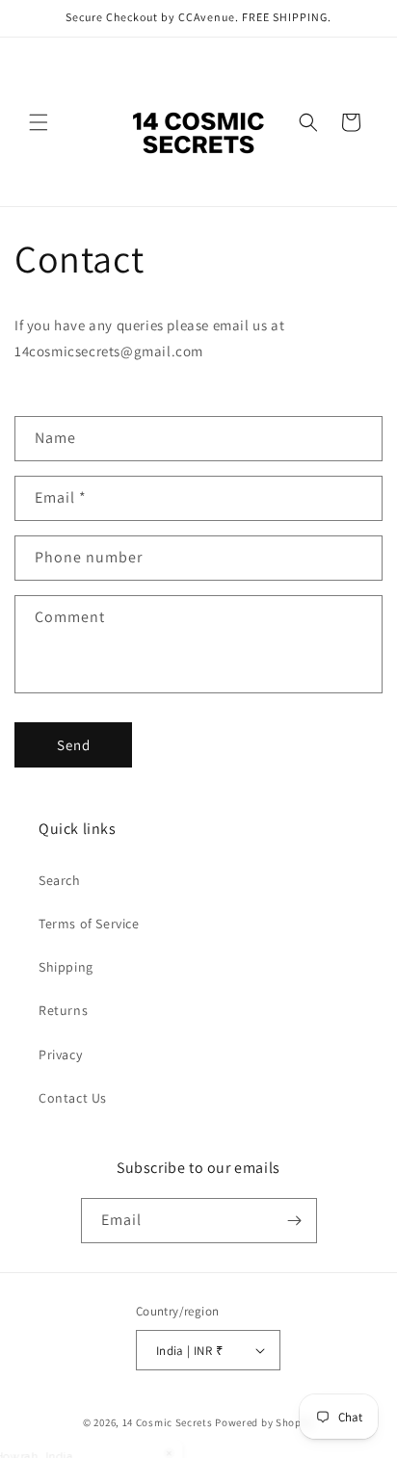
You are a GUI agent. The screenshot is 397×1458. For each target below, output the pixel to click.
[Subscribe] (295, 1220)
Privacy (60, 1054)
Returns (63, 1010)
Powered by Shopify (264, 1422)
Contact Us (73, 1098)
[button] (38, 122)
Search (60, 880)
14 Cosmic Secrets (167, 1422)
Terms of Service (89, 923)
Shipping (66, 967)
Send (74, 745)
